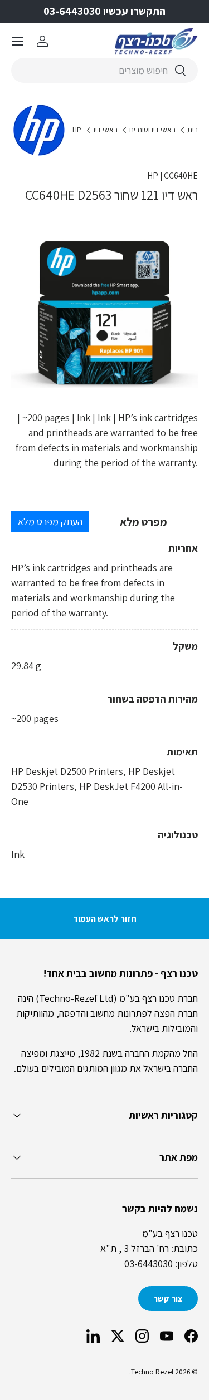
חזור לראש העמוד (105, 918)
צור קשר (168, 1298)
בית (192, 130)
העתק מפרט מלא (50, 521)
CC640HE (181, 175)
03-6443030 (148, 1263)
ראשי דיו (106, 130)
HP (76, 130)
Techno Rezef (152, 1372)
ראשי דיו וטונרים (152, 130)
